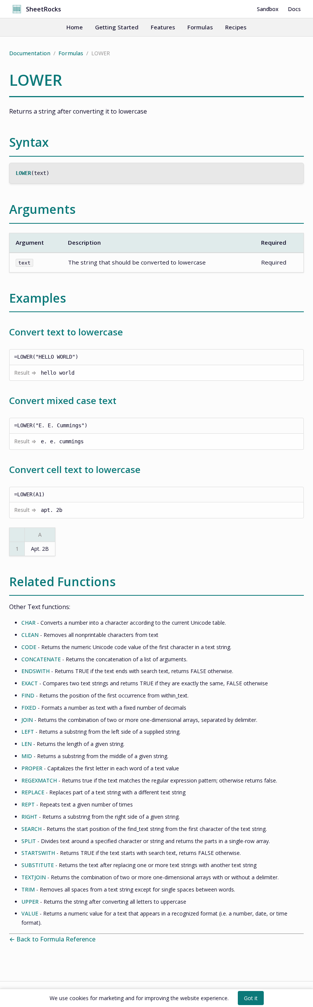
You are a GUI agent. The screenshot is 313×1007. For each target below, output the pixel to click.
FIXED (28, 707)
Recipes (236, 27)
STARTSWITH (38, 852)
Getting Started (117, 27)
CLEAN (30, 634)
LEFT (27, 731)
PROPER (31, 768)
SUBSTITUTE (37, 865)
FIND (27, 695)
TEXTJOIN (33, 877)
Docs (294, 9)
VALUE (29, 913)
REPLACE (32, 792)
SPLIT (28, 841)
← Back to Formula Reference (52, 939)
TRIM (28, 889)
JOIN (27, 719)
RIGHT (29, 816)
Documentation (29, 53)
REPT (28, 804)
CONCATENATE (41, 659)
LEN (26, 743)
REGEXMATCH (39, 780)
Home (74, 27)
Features (163, 27)
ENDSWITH (35, 671)
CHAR (28, 622)
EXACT (29, 683)
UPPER (30, 901)
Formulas (200, 27)
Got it (251, 998)
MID (26, 756)
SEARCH (31, 828)
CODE (28, 647)
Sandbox (268, 9)
